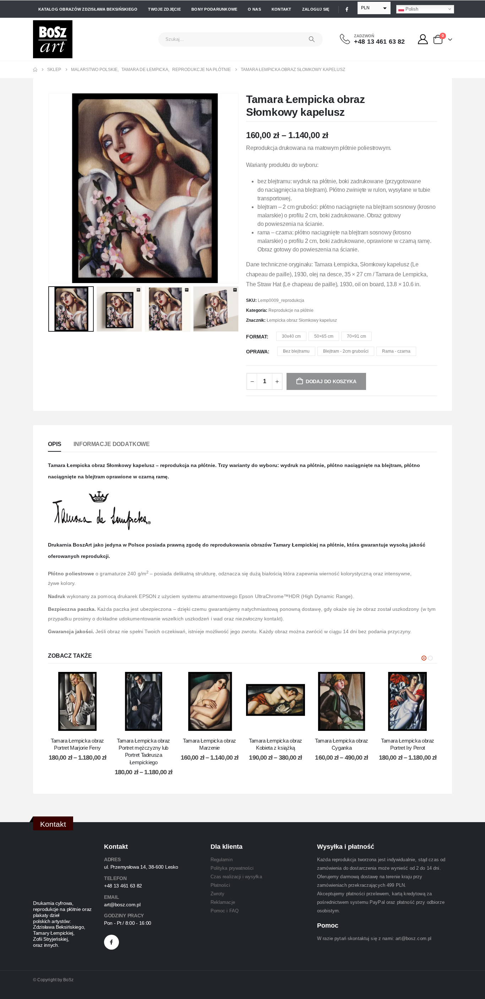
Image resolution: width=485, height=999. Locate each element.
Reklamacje (223, 902)
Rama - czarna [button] (396, 351)
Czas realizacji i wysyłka (236, 876)
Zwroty (217, 893)
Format (256, 337)
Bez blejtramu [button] (296, 351)
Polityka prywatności (232, 868)
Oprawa (257, 351)
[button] (49, 188)
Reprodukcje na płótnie (291, 310)
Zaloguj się (315, 9)
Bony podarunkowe (214, 9)
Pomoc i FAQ (225, 910)
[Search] (312, 39)
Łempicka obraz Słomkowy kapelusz (302, 320)
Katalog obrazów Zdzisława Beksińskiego (87, 9)
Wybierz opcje (82, 723)
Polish (411, 8)
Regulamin (222, 859)
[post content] (77, 701)
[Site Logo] (52, 39)
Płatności (220, 885)
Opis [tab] (54, 444)
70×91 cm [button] (356, 336)
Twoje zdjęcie (164, 9)
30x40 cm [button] (291, 336)
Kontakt (281, 9)
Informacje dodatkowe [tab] (111, 444)
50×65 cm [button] (323, 336)
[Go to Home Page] (35, 69)
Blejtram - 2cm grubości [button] (346, 351)
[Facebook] (347, 9)
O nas (254, 9)
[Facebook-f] (111, 942)
